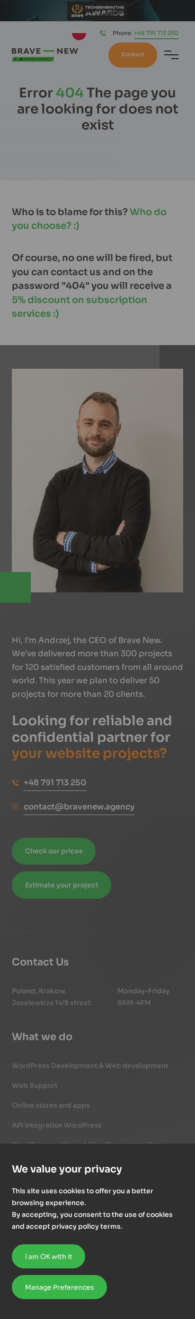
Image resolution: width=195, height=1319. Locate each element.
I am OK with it (48, 1256)
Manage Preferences (59, 1287)
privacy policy (75, 1226)
